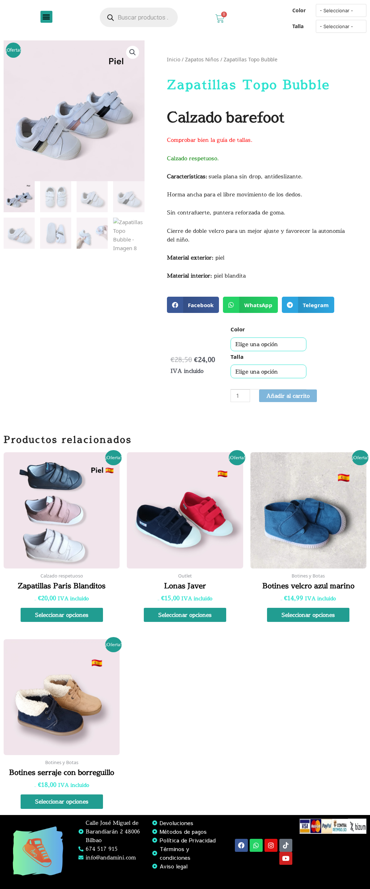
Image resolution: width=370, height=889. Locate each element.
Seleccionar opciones (62, 615)
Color (299, 10)
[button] (46, 17)
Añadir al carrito (288, 396)
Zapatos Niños (202, 59)
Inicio (173, 59)
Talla (298, 26)
